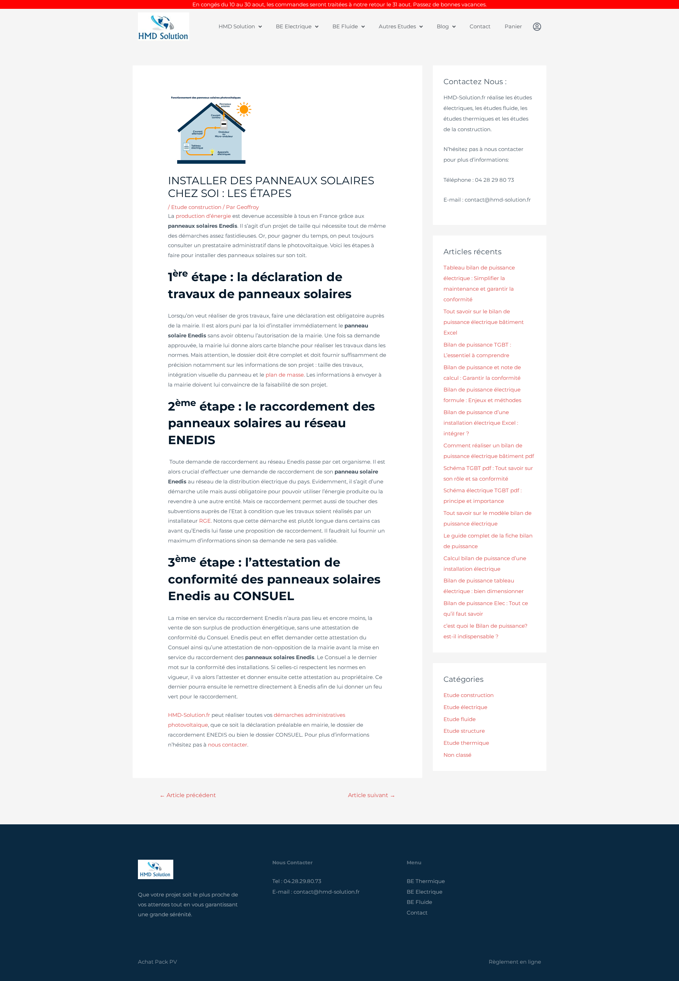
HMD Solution (237, 26)
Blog (443, 26)
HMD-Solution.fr (189, 715)
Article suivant (371, 795)
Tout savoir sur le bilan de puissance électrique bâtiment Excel (483, 322)
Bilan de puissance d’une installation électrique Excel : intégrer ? (480, 423)
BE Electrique (294, 26)
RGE (205, 520)
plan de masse (285, 374)
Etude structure (464, 730)
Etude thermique (466, 742)
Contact (480, 26)
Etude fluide (459, 719)
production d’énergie (203, 216)
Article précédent (187, 795)
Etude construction (196, 207)
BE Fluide (345, 26)
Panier (513, 26)
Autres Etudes (397, 26)
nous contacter (227, 744)
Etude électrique (465, 707)
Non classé (457, 754)
